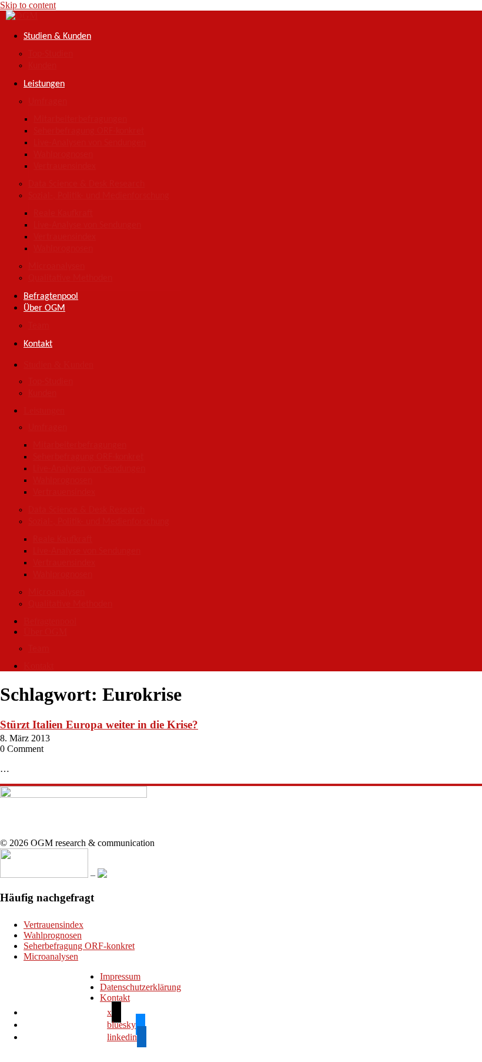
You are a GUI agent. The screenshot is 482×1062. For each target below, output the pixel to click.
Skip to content (28, 5)
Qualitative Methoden (70, 278)
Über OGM (44, 308)
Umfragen (47, 101)
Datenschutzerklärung (140, 987)
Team (38, 326)
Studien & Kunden (57, 36)
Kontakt (38, 344)
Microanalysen (56, 266)
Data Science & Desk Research (86, 184)
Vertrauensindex (65, 166)
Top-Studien (50, 54)
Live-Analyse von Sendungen (87, 225)
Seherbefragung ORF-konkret (89, 131)
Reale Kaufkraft (63, 213)
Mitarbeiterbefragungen (80, 119)
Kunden (42, 66)
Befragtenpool (51, 296)
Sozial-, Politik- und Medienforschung (98, 196)
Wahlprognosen (63, 154)
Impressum (120, 976)
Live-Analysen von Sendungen (90, 143)
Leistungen (44, 84)
